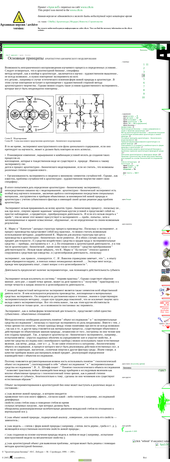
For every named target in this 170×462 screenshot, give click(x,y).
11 (147, 64)
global (142, 364)
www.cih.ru (87, 7)
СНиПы (51, 21)
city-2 (8, 55)
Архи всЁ (53, 7)
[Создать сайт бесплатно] (85, 460)
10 (143, 97)
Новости (83, 21)
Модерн (74, 21)
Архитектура (62, 21)
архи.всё (14, 55)
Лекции (128, 199)
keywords (134, 364)
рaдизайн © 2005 (130, 431)
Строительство (96, 21)
